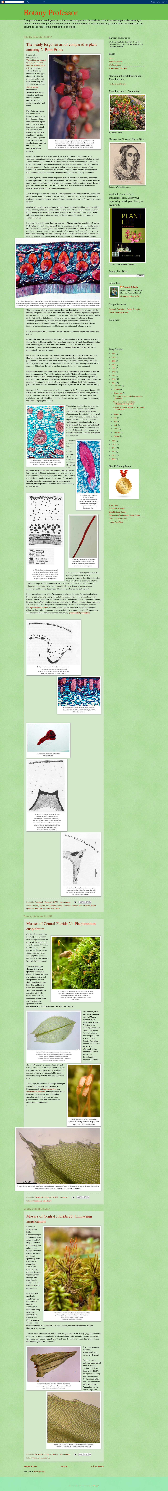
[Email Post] (75, 902)
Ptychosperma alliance (39, 608)
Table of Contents (115, 62)
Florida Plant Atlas (116, 522)
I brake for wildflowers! (117, 84)
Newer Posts (30, 1466)
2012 (114, 455)
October (117, 389)
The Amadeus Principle (118, 68)
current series (32, 87)
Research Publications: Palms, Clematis (124, 309)
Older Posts (97, 1466)
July (115, 418)
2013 (114, 452)
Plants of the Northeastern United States (124, 515)
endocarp (67, 906)
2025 (114, 357)
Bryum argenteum (49, 1089)
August (117, 414)
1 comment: (64, 1197)
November (118, 386)
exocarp (75, 906)
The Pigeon (113, 505)
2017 (114, 383)
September (118, 393)
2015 (114, 444)
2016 (114, 441)
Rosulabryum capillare (35, 1092)
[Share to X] (84, 902)
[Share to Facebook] (87, 902)
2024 (114, 361)
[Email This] (79, 902)
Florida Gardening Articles (118, 312)
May (115, 421)
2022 (114, 368)
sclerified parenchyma (51, 908)
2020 (114, 372)
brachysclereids (56, 906)
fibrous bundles (84, 906)
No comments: (66, 902)
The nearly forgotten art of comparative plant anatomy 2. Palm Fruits (61, 46)
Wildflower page (115, 65)
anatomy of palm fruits (40, 906)
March (116, 429)
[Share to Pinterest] (89, 902)
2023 (114, 365)
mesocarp (38, 908)
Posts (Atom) (39, 1472)
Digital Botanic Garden (117, 512)
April (116, 425)
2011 (114, 459)
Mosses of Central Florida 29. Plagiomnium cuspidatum (124, 403)
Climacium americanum (41, 1458)
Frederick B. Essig (130, 287)
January (117, 436)
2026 (114, 354)
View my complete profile (129, 296)
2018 (114, 379)
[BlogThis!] (82, 902)
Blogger (96, 1486)
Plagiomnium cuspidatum (42, 1201)
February (117, 432)
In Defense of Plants (117, 509)
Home (64, 1466)
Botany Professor (51, 12)
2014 (114, 448)
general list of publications (79, 613)
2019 (114, 376)
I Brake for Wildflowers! (118, 519)
